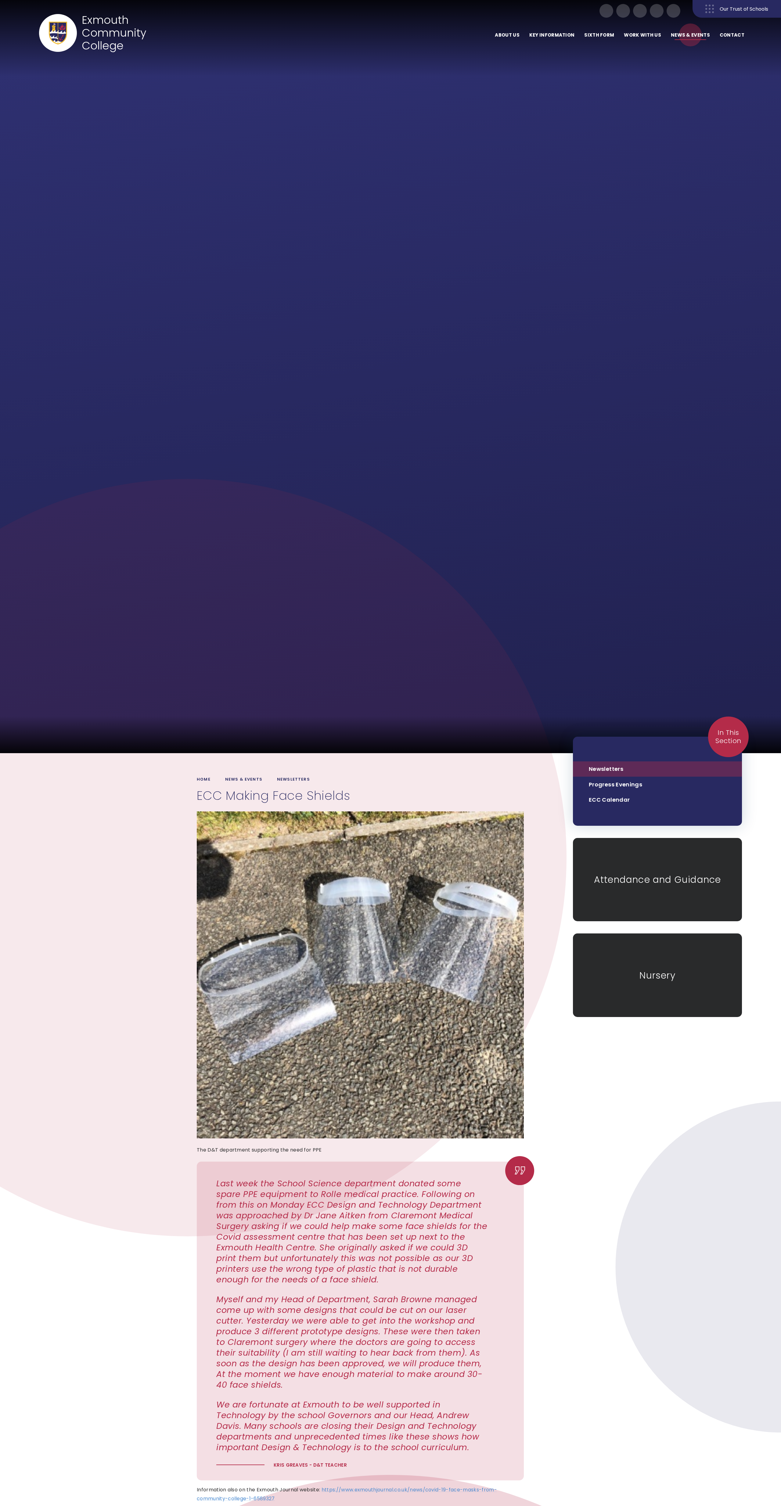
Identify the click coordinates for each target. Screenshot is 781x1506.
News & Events (243, 779)
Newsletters (293, 779)
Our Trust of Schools (744, 9)
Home (204, 779)
